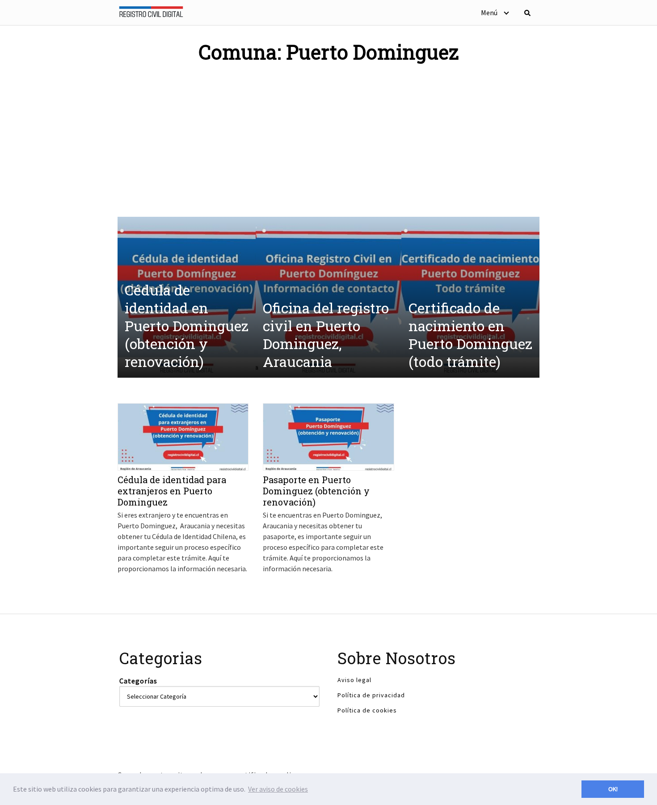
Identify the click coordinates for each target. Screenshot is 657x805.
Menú (489, 12)
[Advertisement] (328, 138)
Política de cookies (367, 710)
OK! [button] (613, 789)
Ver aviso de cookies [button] (278, 788)
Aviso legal (354, 680)
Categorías (138, 680)
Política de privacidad (371, 695)
